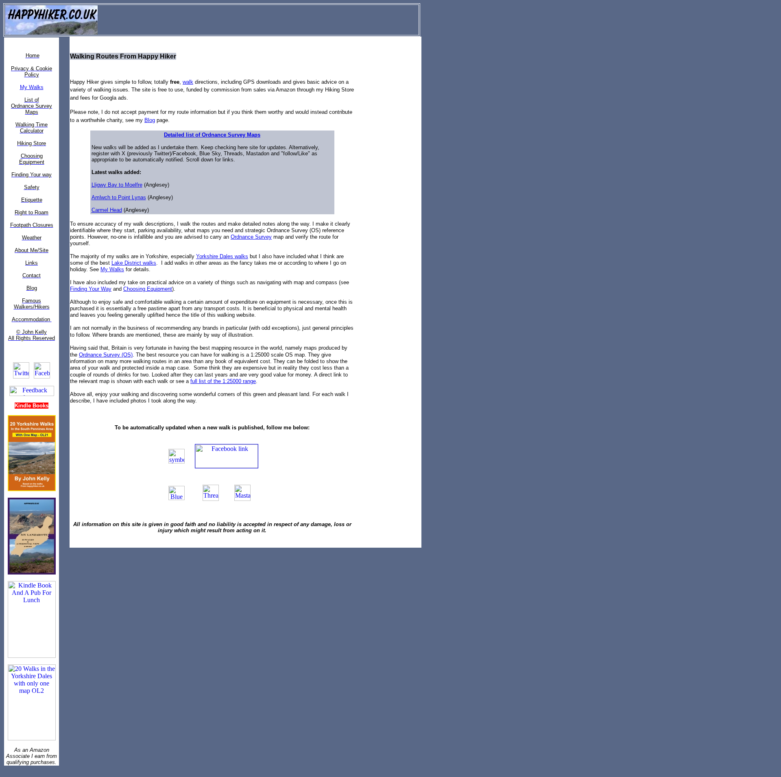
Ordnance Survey (251, 237)
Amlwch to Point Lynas (119, 197)
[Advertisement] (394, 159)
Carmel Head (107, 210)
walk (188, 82)
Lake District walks (133, 263)
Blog (149, 120)
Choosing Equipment (147, 289)
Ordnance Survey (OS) (106, 355)
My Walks (112, 269)
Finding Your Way (90, 289)
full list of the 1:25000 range (223, 381)
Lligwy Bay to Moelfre (117, 185)
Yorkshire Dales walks (222, 256)
